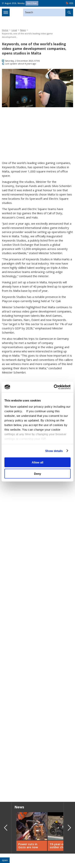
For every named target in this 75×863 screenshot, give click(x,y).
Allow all (37, 462)
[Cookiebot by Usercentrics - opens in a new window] (54, 386)
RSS (71, 3)
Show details (54, 450)
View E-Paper (32, 3)
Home (5, 30)
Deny (37, 473)
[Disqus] (37, 744)
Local (14, 30)
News (23, 30)
